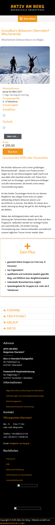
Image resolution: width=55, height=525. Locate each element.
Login (22, 523)
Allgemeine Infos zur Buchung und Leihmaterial (24, 390)
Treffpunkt (16, 316)
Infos (11, 328)
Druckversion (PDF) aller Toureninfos (25, 157)
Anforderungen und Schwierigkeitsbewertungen (25, 396)
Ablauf (12, 322)
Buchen (13, 151)
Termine (13, 310)
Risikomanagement (13, 401)
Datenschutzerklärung (15, 469)
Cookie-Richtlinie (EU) (14, 480)
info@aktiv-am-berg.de (19, 443)
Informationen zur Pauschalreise (19, 475)
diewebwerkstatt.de (9, 523)
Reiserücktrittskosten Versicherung (20, 406)
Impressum (10, 459)
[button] (27, 310)
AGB (7, 464)
